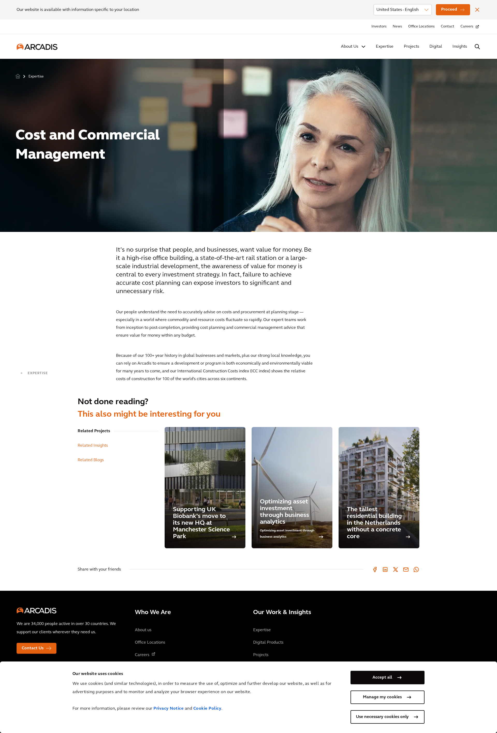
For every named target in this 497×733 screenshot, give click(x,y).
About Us (349, 47)
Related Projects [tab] (94, 431)
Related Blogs (91, 460)
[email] (406, 569)
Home (18, 76)
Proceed (449, 10)
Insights (459, 47)
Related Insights (93, 446)
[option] (248, 143)
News (397, 27)
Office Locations (421, 27)
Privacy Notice (169, 709)
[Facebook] (375, 569)
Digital (435, 47)
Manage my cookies (382, 697)
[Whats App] (416, 569)
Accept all (382, 677)
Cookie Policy (207, 709)
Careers (467, 27)
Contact (447, 27)
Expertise (384, 47)
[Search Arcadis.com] (477, 47)
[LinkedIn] (385, 569)
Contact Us (32, 648)
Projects (411, 47)
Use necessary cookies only (382, 717)
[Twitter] (395, 569)
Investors (378, 27)
